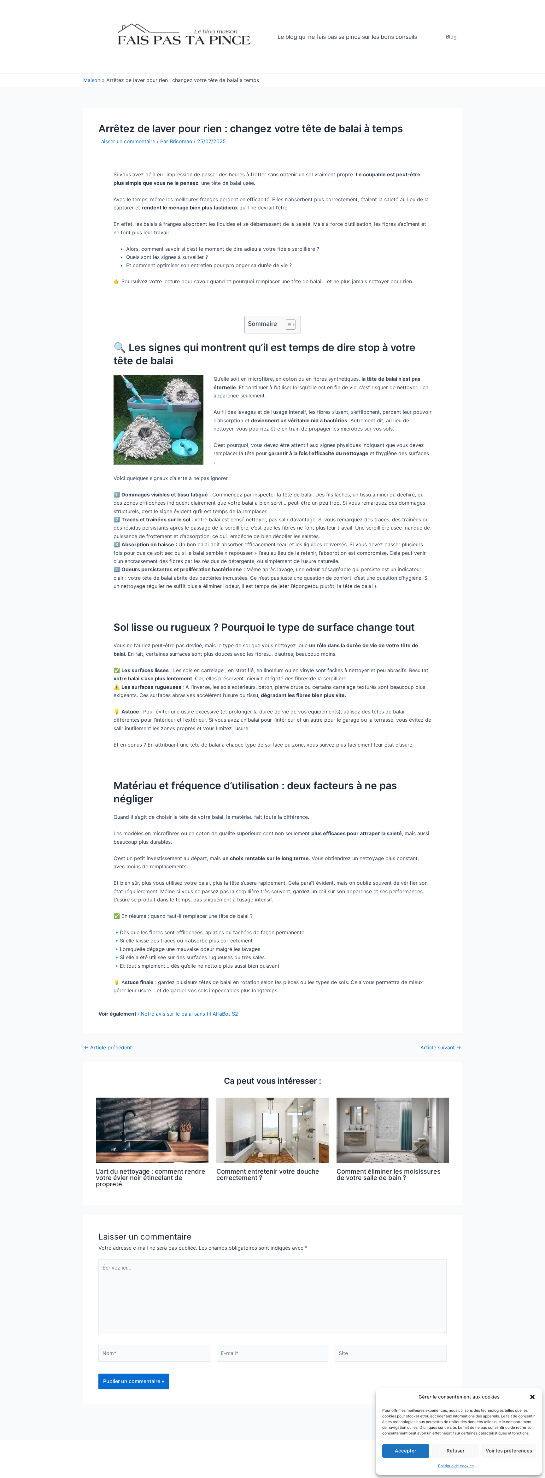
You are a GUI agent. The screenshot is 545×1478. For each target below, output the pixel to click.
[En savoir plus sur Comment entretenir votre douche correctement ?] (272, 1130)
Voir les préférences (509, 1451)
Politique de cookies (456, 1465)
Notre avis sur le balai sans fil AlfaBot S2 (189, 1014)
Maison (91, 80)
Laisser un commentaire (126, 141)
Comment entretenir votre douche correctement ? (267, 1175)
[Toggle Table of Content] (287, 324)
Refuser (456, 1451)
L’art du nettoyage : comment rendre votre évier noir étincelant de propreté (150, 1178)
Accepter (405, 1451)
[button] (532, 1397)
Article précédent (108, 1047)
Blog (451, 36)
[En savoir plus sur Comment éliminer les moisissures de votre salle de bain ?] (393, 1130)
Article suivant (440, 1047)
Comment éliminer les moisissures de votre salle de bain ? (389, 1175)
